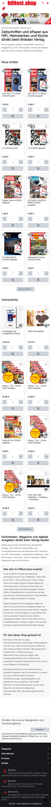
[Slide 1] (22, 21)
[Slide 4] (28, 21)
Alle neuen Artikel (25, 289)
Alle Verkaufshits (25, 529)
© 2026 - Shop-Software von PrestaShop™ (25, 804)
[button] (43, 3)
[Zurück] (9, 18)
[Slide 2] (24, 21)
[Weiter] (41, 18)
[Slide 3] (26, 21)
